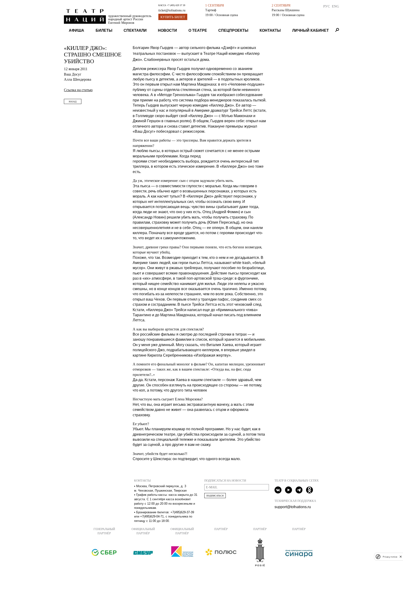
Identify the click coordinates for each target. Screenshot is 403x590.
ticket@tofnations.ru (171, 10)
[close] (401, 556)
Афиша (76, 30)
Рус (326, 6)
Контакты (270, 30)
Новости (167, 30)
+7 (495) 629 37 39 (176, 5)
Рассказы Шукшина (285, 10)
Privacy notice (390, 556)
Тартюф (210, 10)
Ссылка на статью (78, 90)
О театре (197, 30)
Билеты (104, 30)
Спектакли (135, 30)
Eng (335, 6)
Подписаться (215, 495)
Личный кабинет (310, 30)
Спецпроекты (233, 30)
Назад (72, 101)
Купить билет (172, 17)
